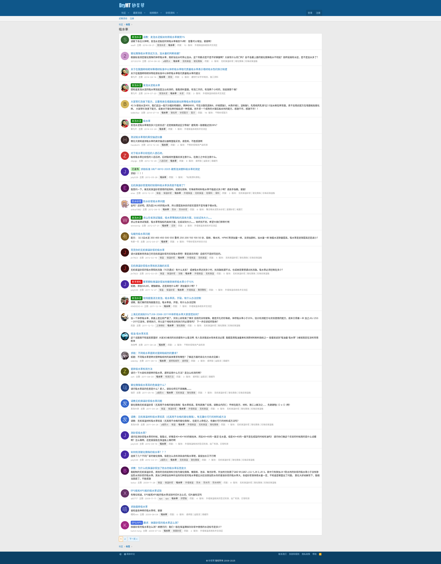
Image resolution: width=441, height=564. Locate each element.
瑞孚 (133, 392)
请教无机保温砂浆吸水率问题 (146, 400)
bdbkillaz (135, 112)
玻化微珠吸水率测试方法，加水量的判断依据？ (156, 53)
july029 (134, 177)
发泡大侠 (135, 408)
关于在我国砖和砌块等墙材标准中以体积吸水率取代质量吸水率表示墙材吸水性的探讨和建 (179, 69)
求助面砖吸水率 (139, 506)
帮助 (314, 554)
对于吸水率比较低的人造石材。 (148, 153)
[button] (128, 13)
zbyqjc (134, 161)
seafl (133, 45)
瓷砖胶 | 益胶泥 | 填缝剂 (207, 161)
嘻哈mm (134, 514)
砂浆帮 (211, 560)
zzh (132, 376)
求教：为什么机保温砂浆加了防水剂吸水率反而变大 (158, 468)
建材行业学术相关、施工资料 (204, 77)
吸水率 (141, 120)
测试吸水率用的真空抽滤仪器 (146, 137)
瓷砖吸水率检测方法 (141, 368)
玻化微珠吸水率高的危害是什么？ (149, 384)
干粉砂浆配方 (221, 112)
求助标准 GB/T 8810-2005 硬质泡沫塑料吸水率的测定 (166, 169)
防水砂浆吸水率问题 (148, 201)
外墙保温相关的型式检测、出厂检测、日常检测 (206, 444)
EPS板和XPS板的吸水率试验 (146, 490)
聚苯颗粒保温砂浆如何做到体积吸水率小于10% (163, 281)
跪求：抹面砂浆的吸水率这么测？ (156, 522)
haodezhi (135, 145)
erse (133, 193)
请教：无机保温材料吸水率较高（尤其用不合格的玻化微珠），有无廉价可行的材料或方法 (178, 416)
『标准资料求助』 (193, 177)
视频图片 (154, 12)
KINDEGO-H (137, 306)
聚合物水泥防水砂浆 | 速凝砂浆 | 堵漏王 (224, 209)
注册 (132, 18)
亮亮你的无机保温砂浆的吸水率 (148, 249)
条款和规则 (294, 554)
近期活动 (123, 18)
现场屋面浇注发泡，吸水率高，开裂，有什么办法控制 (166, 298)
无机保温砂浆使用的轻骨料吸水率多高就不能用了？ (158, 185)
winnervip (135, 225)
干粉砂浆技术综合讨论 (196, 241)
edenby (134, 361)
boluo (133, 482)
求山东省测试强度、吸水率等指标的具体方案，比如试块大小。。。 (172, 217)
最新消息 (137, 12)
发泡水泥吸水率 (146, 85)
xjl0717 (134, 498)
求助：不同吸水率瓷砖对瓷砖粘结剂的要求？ (155, 352)
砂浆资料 (170, 12)
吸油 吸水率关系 (139, 333)
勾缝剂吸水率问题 (140, 233)
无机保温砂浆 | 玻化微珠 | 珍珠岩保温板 (239, 61)
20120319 (136, 61)
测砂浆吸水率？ (139, 432)
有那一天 (135, 241)
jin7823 (134, 257)
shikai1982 (136, 209)
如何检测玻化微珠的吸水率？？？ (149, 452)
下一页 (132, 539)
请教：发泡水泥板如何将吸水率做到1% (158, 36)
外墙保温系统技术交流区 (206, 45)
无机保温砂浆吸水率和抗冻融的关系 (150, 265)
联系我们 (282, 554)
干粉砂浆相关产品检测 (197, 145)
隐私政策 (306, 554)
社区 (123, 12)
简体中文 (130, 554)
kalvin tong (136, 531)
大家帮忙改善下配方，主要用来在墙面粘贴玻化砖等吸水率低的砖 (166, 101)
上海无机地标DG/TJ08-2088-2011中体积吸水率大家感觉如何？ (165, 314)
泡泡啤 (134, 345)
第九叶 (134, 77)
